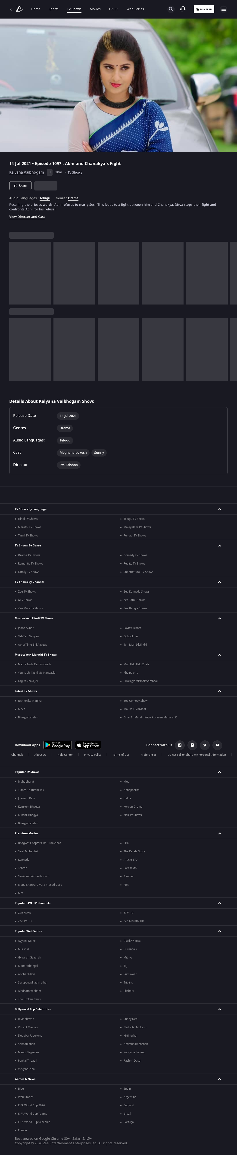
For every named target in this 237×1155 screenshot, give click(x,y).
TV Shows (74, 9)
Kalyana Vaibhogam (26, 172)
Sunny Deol (131, 1019)
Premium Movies (26, 833)
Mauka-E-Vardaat (135, 709)
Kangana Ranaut (134, 1052)
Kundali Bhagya (28, 815)
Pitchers (129, 991)
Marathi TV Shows (29, 527)
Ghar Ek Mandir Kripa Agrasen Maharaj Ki (150, 717)
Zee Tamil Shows (134, 600)
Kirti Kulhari (131, 1036)
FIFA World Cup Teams (32, 1114)
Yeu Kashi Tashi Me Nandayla (37, 673)
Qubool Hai (131, 636)
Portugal (129, 1122)
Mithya (128, 957)
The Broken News (29, 999)
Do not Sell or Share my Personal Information (197, 755)
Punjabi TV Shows (135, 535)
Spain (127, 1089)
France (22, 1130)
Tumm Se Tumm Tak (31, 790)
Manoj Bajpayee (28, 1052)
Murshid (23, 949)
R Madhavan (26, 1019)
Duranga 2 (130, 949)
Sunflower (130, 974)
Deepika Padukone (30, 1036)
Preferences (148, 755)
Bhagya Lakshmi (28, 717)
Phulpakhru (131, 673)
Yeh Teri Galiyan (28, 636)
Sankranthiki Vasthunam (33, 876)
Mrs (20, 893)
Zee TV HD (25, 921)
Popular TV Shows (27, 772)
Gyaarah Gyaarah (29, 957)
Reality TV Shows (134, 564)
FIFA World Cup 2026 (31, 1105)
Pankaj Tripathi (27, 1061)
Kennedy (23, 860)
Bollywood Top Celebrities (33, 1009)
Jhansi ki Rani (26, 798)
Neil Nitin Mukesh (135, 1027)
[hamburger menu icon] (223, 9)
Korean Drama (133, 807)
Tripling (128, 982)
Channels (17, 755)
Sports (54, 9)
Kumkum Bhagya (29, 807)
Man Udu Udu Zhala (136, 664)
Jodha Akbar (26, 628)
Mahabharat (26, 782)
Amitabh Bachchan (136, 1044)
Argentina (130, 1097)
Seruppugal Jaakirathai (32, 982)
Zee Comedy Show (135, 701)
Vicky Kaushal (26, 1069)
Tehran (22, 868)
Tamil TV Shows (28, 535)
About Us (40, 755)
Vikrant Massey (28, 1027)
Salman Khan (26, 1044)
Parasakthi (130, 868)
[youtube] (217, 745)
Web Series (135, 9)
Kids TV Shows (133, 815)
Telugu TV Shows (134, 519)
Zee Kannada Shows (137, 592)
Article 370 (130, 860)
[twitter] (205, 745)
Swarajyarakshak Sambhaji (141, 681)
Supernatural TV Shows (138, 572)
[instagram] (192, 745)
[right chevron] (14, 273)
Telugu (45, 198)
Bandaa (129, 876)
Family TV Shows (28, 572)
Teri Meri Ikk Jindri (135, 645)
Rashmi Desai (132, 1061)
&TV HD (129, 913)
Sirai (126, 843)
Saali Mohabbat (28, 851)
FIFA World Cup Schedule (34, 1122)
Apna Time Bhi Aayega (32, 645)
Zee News (24, 913)
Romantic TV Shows (30, 564)
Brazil (127, 1114)
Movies (95, 9)
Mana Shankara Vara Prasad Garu (40, 885)
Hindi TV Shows (28, 519)
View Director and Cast (27, 216)
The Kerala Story (134, 851)
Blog (21, 1089)
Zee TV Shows (27, 592)
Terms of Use (121, 755)
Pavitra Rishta (132, 628)
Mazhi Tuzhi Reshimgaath (34, 664)
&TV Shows (25, 600)
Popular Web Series (28, 931)
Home (35, 9)
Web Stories (26, 1097)
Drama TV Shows (29, 555)
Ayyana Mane (27, 941)
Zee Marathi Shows (30, 608)
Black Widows (132, 941)
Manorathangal (28, 966)
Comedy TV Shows (135, 555)
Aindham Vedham (29, 991)
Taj (125, 966)
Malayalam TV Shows (137, 527)
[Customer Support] (182, 9)
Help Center (65, 755)
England (129, 1105)
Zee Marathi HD (134, 921)
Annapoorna (132, 790)
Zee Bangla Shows (135, 608)
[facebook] (180, 745)
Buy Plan (206, 9)
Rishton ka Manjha (30, 701)
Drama (73, 198)
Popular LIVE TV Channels (32, 903)
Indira (127, 798)
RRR (126, 885)
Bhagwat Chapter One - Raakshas (39, 843)
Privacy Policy (92, 755)
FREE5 (113, 9)
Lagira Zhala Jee (28, 681)
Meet (21, 709)
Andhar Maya (26, 974)
